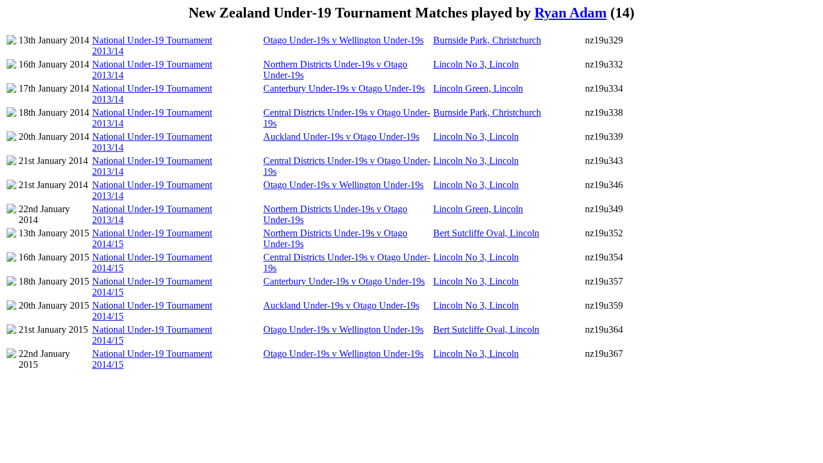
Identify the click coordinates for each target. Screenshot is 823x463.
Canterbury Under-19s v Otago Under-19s (344, 88)
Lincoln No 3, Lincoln (476, 64)
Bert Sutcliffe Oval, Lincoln (486, 233)
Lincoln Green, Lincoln (478, 88)
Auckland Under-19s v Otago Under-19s (341, 136)
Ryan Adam (570, 12)
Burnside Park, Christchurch (487, 40)
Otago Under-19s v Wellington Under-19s (343, 40)
